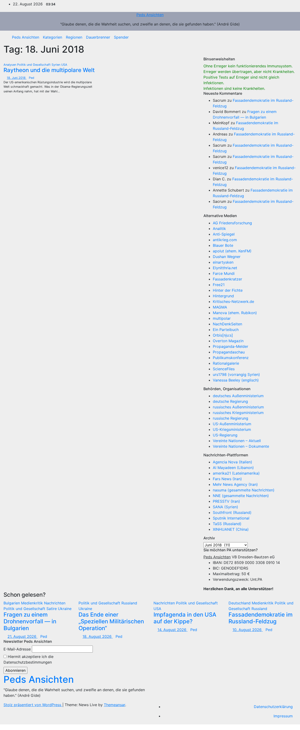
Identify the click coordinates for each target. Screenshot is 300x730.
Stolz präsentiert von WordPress (33, 704)
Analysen (10, 64)
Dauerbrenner (98, 37)
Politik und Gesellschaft (34, 64)
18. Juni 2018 (16, 78)
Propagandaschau (229, 352)
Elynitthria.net (225, 267)
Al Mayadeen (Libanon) (233, 467)
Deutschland (240, 603)
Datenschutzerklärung (273, 706)
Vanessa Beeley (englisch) (236, 380)
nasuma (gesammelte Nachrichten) (243, 490)
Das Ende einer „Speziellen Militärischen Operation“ (111, 621)
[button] (289, 37)
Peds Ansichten (150, 14)
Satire (52, 608)
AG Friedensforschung (232, 223)
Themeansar (114, 704)
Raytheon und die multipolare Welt (49, 70)
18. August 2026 (97, 636)
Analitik (219, 228)
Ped (31, 78)
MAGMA (220, 307)
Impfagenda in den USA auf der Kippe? (185, 618)
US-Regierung (225, 435)
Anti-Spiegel (224, 234)
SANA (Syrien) (225, 507)
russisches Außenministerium (238, 407)
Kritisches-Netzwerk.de (233, 301)
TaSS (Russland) (227, 523)
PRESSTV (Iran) (226, 501)
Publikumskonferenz (231, 357)
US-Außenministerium (232, 423)
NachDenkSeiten (227, 324)
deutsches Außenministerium (238, 395)
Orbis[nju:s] (223, 335)
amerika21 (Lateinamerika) (236, 473)
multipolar (222, 318)
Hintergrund (223, 296)
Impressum (283, 716)
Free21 (219, 284)
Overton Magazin (228, 340)
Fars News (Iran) (227, 478)
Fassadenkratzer (227, 279)
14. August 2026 (173, 629)
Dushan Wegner (226, 256)
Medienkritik (32, 603)
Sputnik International (231, 518)
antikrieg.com (225, 239)
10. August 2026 (247, 629)
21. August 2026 (23, 636)
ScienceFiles (224, 369)
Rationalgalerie (226, 363)
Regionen (74, 37)
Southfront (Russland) (232, 512)
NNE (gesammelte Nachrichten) (241, 495)
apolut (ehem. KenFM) (232, 251)
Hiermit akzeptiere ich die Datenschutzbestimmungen (28, 659)
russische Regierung (230, 418)
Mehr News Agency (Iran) (235, 484)
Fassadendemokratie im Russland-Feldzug (260, 618)
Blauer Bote (223, 245)
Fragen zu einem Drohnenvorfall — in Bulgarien (30, 621)
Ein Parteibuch (226, 329)
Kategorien (52, 37)
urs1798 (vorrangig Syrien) (236, 374)
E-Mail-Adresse (17, 649)
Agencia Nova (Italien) (232, 462)
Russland (129, 603)
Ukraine (64, 608)
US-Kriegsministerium (232, 429)
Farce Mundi (224, 273)
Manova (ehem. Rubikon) (235, 312)
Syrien (56, 64)
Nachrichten (54, 603)
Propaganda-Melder (230, 346)
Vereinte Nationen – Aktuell (237, 440)
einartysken (223, 262)
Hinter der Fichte (228, 290)
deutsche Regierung (230, 401)
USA (64, 64)
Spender (121, 37)
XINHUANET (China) (231, 529)
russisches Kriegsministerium (238, 412)
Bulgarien (12, 603)
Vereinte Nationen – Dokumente (241, 446)
